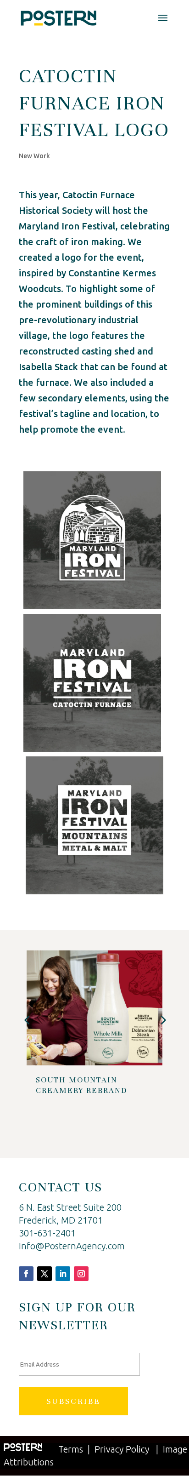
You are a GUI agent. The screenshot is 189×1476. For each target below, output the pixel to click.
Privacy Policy (121, 1449)
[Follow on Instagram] (81, 1273)
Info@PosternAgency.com (72, 1246)
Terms (70, 1449)
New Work (34, 156)
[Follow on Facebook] (26, 1273)
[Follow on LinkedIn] (63, 1273)
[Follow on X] (44, 1273)
